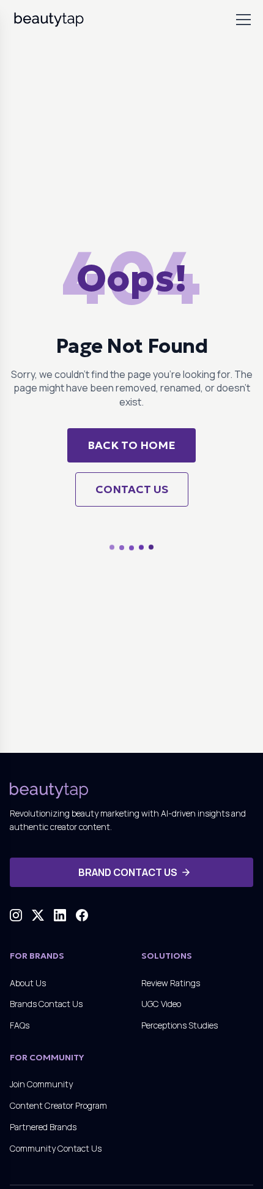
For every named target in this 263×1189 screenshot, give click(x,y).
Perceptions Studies (179, 1025)
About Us (28, 983)
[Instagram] (16, 915)
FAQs (19, 1025)
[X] (38, 915)
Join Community (41, 1084)
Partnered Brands (43, 1127)
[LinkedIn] (60, 915)
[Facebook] (82, 915)
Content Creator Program (58, 1105)
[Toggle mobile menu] (243, 19)
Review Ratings (170, 983)
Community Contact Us (56, 1148)
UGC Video (161, 1004)
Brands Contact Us (46, 1004)
